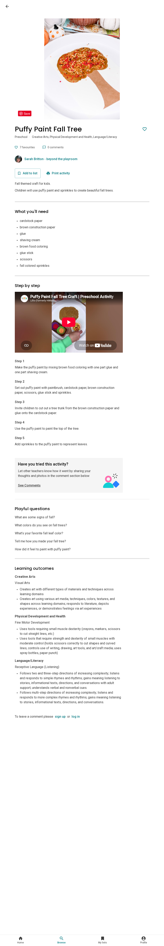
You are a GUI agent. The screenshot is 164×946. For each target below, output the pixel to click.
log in (76, 716)
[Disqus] (82, 769)
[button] (20, 940)
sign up (60, 716)
